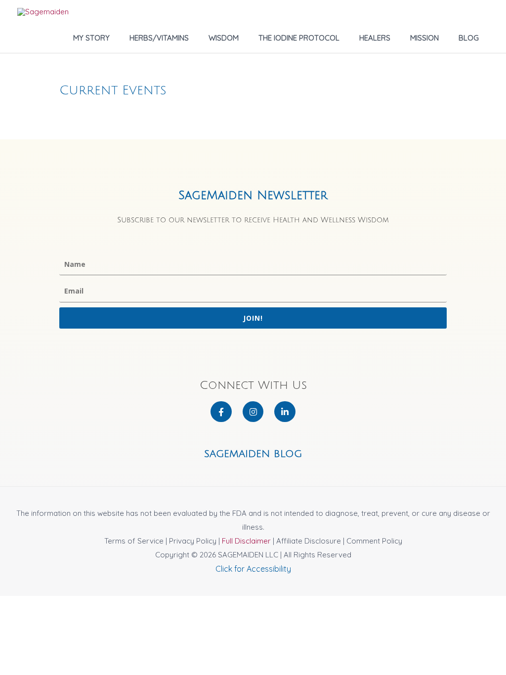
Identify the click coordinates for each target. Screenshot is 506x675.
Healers (374, 37)
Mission (424, 37)
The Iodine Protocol (298, 37)
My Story (91, 37)
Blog (469, 37)
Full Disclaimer (246, 541)
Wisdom (224, 37)
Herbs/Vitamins (159, 37)
